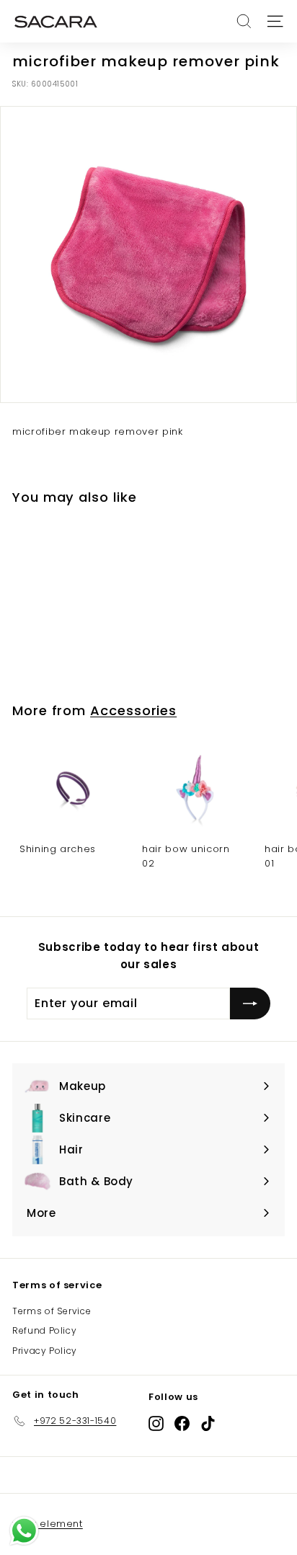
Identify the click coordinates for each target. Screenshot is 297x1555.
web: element (47, 1523)
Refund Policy (44, 1330)
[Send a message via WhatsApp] (24, 1531)
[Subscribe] (250, 1003)
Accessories (133, 710)
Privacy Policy (44, 1350)
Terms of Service (51, 1311)
